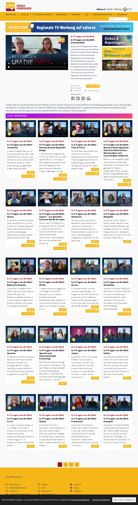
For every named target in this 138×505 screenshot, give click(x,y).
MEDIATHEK (11, 14)
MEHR (30, 172)
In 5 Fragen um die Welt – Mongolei (117, 215)
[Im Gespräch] (117, 65)
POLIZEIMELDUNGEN (42, 14)
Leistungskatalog (48, 494)
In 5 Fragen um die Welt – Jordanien (20, 146)
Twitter (76, 488)
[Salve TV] (19, 6)
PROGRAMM (121, 14)
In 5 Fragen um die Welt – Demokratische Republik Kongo (52, 147)
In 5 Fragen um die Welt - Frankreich (84, 420)
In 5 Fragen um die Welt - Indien (117, 352)
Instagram (77, 491)
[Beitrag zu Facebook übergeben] (73, 98)
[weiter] (71, 464)
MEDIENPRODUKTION (102, 14)
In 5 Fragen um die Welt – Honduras (84, 215)
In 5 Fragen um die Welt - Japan (84, 352)
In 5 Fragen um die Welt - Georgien (117, 420)
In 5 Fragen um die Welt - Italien (52, 420)
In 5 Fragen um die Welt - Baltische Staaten (20, 283)
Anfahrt (44, 484)
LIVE (87, 14)
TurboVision (24, 494)
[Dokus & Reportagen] (117, 40)
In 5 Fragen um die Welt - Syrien (84, 283)
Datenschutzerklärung (80, 500)
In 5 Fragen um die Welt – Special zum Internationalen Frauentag (52, 354)
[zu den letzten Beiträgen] (77, 464)
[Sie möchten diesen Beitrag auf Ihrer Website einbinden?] (83, 98)
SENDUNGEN (61, 14)
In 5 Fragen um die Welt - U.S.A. (20, 420)
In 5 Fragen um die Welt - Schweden (117, 283)
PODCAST (91, 86)
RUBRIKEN (76, 14)
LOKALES (24, 14)
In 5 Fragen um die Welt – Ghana (20, 215)
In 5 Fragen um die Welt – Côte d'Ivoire (84, 146)
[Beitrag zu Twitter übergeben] (78, 98)
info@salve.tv (14, 484)
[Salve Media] (69, 27)
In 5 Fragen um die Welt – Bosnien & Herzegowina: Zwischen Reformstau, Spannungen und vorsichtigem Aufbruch (117, 150)
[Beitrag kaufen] (88, 98)
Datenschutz (46, 491)
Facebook (77, 484)
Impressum (13, 491)
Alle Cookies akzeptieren (124, 500)
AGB (43, 488)
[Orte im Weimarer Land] (117, 52)
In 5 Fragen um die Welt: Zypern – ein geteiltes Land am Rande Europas (52, 216)
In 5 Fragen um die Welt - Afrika (52, 283)
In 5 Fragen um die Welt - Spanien (20, 352)
